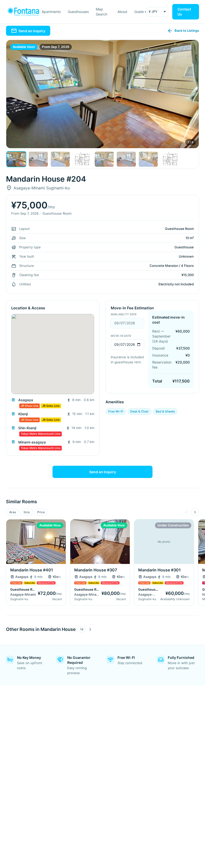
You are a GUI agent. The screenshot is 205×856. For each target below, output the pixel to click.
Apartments (51, 11)
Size (27, 512)
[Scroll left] (186, 512)
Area (12, 512)
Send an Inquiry (102, 472)
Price (41, 512)
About (122, 11)
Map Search (101, 11)
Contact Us (184, 11)
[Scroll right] (195, 512)
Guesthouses (78, 11)
